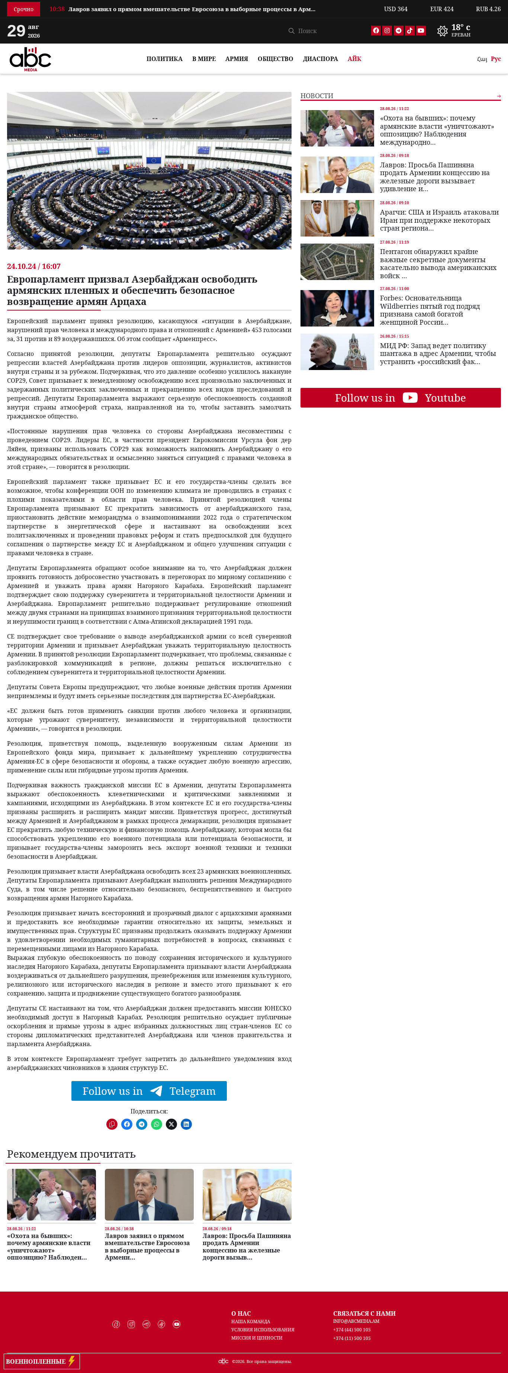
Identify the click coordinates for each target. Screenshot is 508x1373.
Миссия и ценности (257, 1338)
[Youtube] (421, 30)
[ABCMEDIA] (30, 58)
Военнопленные (37, 1361)
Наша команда (250, 1321)
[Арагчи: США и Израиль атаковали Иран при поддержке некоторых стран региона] (337, 218)
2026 (239, 1361)
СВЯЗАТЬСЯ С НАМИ (364, 1313)
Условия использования (263, 1330)
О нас (241, 1313)
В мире (204, 59)
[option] (212, 11)
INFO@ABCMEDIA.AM (356, 1321)
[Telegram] (398, 30)
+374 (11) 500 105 (352, 1338)
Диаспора (320, 59)
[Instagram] (387, 30)
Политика (165, 59)
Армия (236, 59)
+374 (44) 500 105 (352, 1330)
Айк (354, 59)
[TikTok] (410, 30)
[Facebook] (376, 30)
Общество (275, 59)
